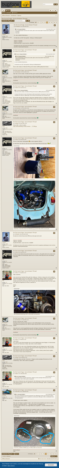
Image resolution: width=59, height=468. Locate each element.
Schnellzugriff (4, 11)
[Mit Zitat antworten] (55, 25)
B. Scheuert (4, 74)
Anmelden (9, 12)
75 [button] (49, 22)
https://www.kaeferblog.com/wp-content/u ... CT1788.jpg (25, 126)
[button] (36, 22)
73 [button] (44, 22)
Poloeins (4, 34)
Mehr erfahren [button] (11, 465)
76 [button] (51, 22)
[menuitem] (50, 10)
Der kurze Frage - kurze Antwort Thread (14, 19)
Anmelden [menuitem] (53, 11)
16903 (7, 36)
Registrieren (15, 12)
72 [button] (42, 22)
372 (6, 282)
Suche (4, 12)
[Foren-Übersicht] (16, 4)
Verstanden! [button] (51, 464)
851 (6, 60)
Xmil (17, 29)
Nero (3, 280)
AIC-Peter (4, 395)
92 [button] (54, 22)
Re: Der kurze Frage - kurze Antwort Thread (25, 25)
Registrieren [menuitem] (55, 11)
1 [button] (39, 22)
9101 (6, 76)
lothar (3, 126)
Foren (8, 10)
